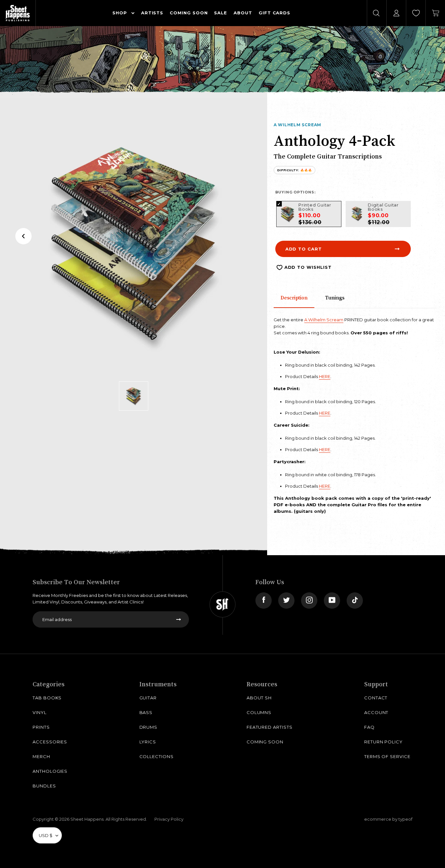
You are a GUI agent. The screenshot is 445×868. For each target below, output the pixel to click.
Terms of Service (387, 756)
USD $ (45, 835)
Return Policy (383, 741)
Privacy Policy (168, 819)
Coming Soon (265, 741)
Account (376, 712)
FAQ (369, 727)
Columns (259, 712)
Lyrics (147, 741)
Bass (146, 712)
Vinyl (40, 712)
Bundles (44, 785)
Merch (41, 756)
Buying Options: (295, 192)
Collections (156, 756)
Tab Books (47, 697)
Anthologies (50, 771)
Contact (376, 697)
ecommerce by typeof (388, 819)
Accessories (50, 741)
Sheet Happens (87, 819)
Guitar (148, 697)
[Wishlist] (416, 13)
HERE (324, 376)
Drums (148, 727)
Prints (41, 727)
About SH (259, 697)
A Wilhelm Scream (298, 124)
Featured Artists (270, 727)
